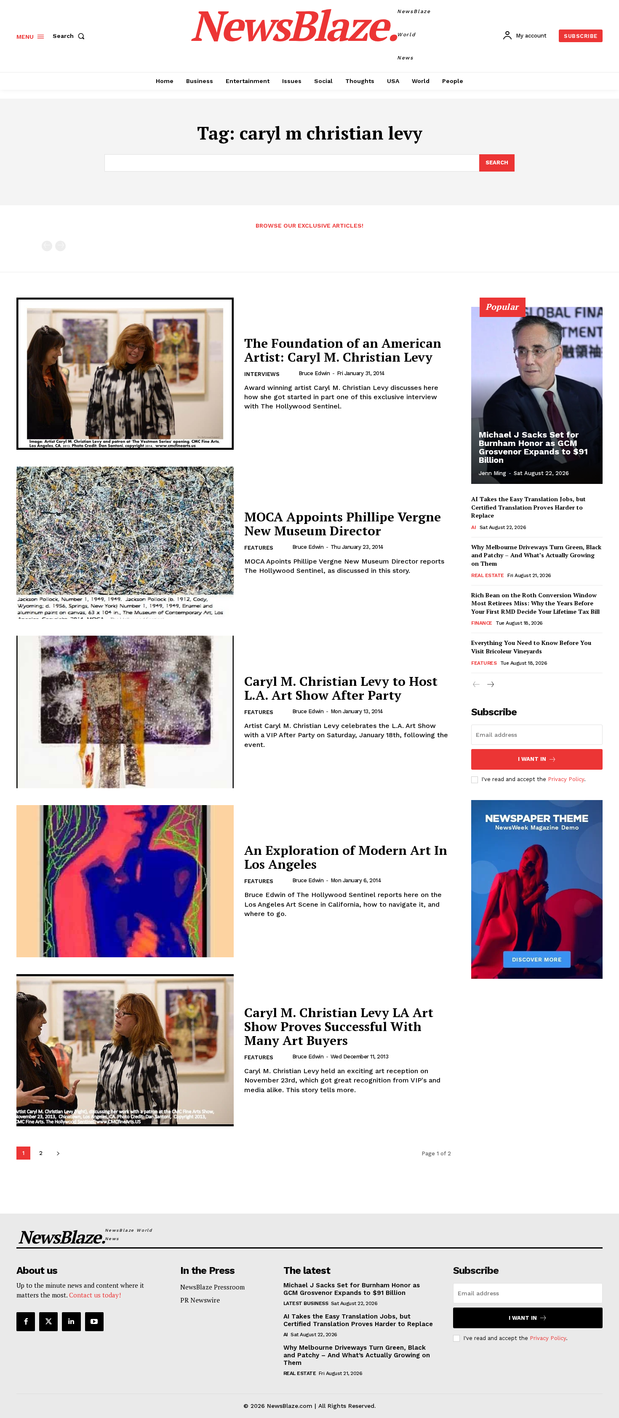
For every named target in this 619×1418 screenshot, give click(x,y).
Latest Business (305, 1303)
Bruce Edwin (314, 373)
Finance (481, 623)
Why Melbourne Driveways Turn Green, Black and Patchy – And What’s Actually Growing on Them (536, 555)
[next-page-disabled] (60, 246)
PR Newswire (200, 1300)
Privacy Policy (566, 779)
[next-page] (58, 1153)
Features (258, 548)
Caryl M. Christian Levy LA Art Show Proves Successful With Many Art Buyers (338, 1026)
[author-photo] (291, 373)
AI (473, 527)
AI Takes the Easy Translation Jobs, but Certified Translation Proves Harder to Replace (528, 507)
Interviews (262, 374)
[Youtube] (94, 1321)
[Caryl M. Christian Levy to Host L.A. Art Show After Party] (125, 712)
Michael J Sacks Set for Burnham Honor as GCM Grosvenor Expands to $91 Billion (533, 447)
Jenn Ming (492, 473)
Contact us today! (95, 1295)
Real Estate (487, 575)
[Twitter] (48, 1321)
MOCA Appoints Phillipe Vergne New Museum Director (342, 523)
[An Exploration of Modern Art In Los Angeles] (125, 881)
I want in (532, 759)
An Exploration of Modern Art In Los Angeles (345, 857)
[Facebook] (25, 1321)
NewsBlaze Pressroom (212, 1287)
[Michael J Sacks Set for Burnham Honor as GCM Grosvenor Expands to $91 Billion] (537, 395)
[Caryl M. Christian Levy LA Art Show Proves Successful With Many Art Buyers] (125, 1050)
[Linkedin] (71, 1321)
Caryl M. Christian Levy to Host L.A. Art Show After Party (341, 688)
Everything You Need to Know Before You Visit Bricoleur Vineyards (531, 647)
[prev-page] (47, 246)
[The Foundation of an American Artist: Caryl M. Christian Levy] (125, 374)
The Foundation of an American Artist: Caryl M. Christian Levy (342, 350)
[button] (70, 36)
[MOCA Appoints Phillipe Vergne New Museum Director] (125, 543)
